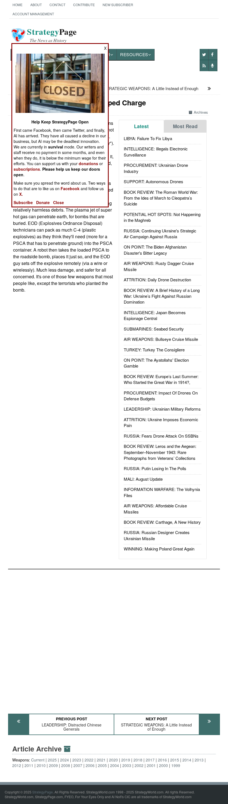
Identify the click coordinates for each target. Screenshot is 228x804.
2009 (53, 765)
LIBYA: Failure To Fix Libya (148, 138)
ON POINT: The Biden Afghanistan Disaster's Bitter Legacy (155, 249)
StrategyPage (42, 792)
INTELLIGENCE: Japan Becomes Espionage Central (155, 315)
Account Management (33, 13)
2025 (52, 760)
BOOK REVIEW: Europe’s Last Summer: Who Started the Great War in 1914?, (161, 379)
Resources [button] (134, 54)
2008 (65, 765)
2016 (162, 760)
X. (21, 194)
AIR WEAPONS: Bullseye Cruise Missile (161, 339)
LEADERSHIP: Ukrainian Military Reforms (162, 409)
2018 (137, 760)
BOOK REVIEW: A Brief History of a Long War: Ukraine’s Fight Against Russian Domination (162, 296)
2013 (199, 760)
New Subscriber (118, 4)
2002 (139, 765)
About (36, 4)
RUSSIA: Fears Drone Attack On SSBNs (161, 436)
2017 (150, 760)
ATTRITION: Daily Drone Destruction (157, 279)
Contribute (84, 4)
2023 (76, 760)
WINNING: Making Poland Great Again (159, 549)
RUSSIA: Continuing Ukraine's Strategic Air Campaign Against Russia (160, 233)
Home (18, 4)
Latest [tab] (141, 126)
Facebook (70, 188)
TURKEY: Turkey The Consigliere (154, 350)
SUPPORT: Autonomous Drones (153, 181)
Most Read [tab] (185, 126)
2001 (151, 765)
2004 (114, 765)
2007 (77, 765)
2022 (89, 760)
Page (52, 35)
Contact (57, 4)
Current (37, 760)
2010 (41, 765)
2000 (163, 765)
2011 (28, 765)
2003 (126, 765)
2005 (102, 765)
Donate (43, 202)
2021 (101, 760)
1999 (175, 765)
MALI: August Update (143, 479)
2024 (64, 760)
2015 (174, 760)
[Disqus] (114, 638)
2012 (16, 765)
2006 (90, 765)
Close (58, 202)
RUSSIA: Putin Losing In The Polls (155, 468)
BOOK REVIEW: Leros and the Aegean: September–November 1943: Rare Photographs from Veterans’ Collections (160, 452)
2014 (186, 760)
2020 (113, 760)
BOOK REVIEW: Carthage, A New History (162, 522)
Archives (201, 112)
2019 (125, 760)
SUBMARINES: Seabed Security (154, 329)
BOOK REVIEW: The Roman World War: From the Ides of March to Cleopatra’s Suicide (161, 198)
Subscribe (23, 202)
